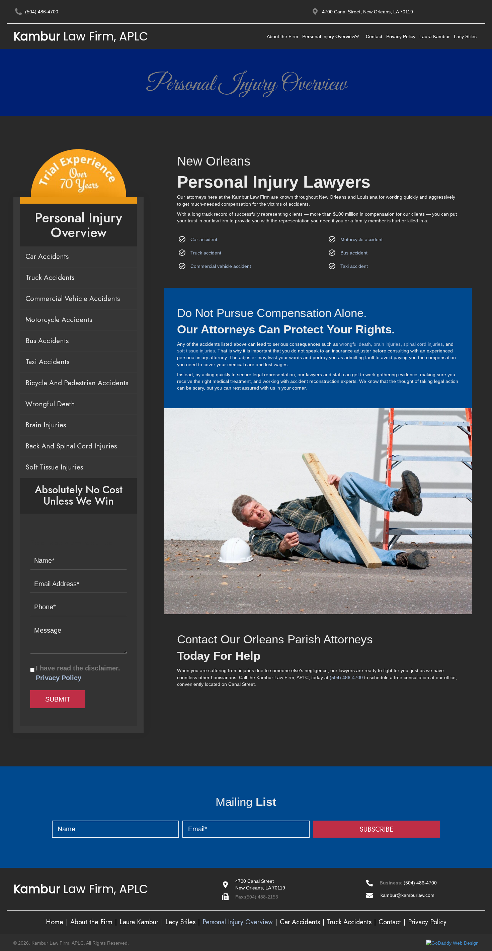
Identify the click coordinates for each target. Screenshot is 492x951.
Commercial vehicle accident (220, 266)
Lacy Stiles (180, 922)
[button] (376, 829)
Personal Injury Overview (237, 922)
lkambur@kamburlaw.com (407, 895)
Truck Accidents (349, 922)
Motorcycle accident (361, 239)
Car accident (203, 239)
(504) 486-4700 (41, 11)
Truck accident (205, 252)
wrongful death (355, 344)
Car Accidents (300, 922)
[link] (282, 36)
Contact (390, 922)
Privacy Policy (58, 677)
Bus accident (353, 252)
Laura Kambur (138, 922)
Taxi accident (354, 266)
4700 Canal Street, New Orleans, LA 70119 (367, 11)
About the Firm (91, 922)
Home (54, 922)
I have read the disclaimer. (78, 672)
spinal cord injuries (423, 344)
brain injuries (387, 344)
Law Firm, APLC (80, 36)
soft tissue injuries (196, 350)
